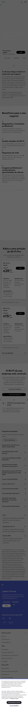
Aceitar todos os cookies (14, 702)
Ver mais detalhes (14, 705)
